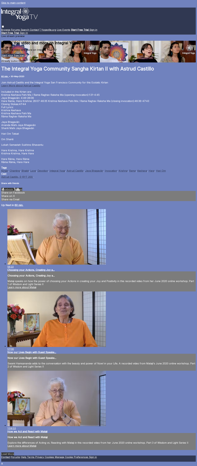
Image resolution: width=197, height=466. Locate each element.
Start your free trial (13, 55)
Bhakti (25, 170)
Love (33, 170)
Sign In (24, 32)
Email (19, 189)
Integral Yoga (57, 170)
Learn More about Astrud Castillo (20, 85)
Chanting (15, 170)
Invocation (111, 170)
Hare (152, 170)
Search (25, 29)
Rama (132, 170)
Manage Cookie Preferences (72, 457)
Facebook (7, 189)
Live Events (63, 29)
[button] (3, 27)
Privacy (40, 457)
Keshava (142, 170)
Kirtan (4, 170)
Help (24, 457)
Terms (31, 457)
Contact (34, 29)
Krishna (123, 170)
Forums (16, 29)
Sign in (93, 29)
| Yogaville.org (48, 29)
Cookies (50, 457)
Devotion (43, 170)
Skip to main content (13, 2)
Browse (6, 29)
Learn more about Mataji (22, 287)
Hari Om (161, 170)
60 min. (5, 76)
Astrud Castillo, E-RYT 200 (17, 176)
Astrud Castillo (75, 170)
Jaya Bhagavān (94, 170)
